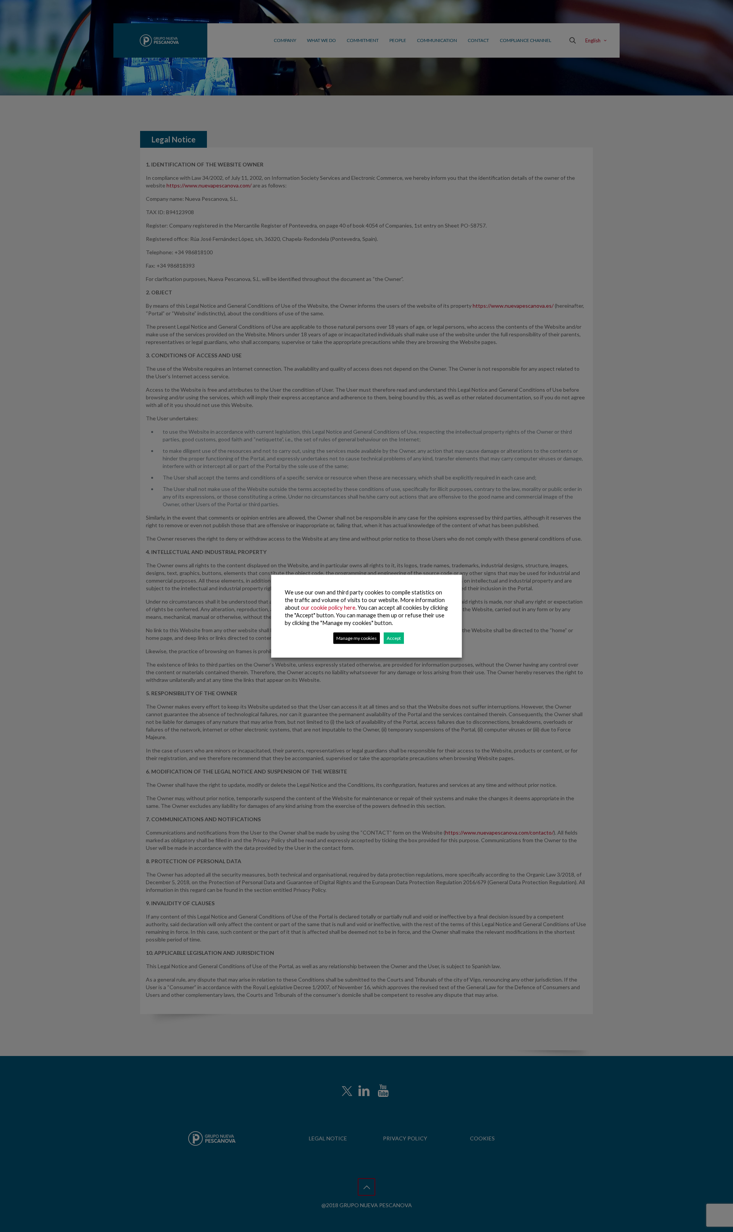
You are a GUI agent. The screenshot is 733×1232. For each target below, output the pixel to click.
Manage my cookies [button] (356, 638)
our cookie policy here (328, 607)
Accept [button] (394, 638)
